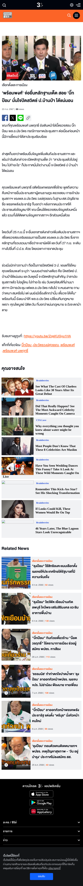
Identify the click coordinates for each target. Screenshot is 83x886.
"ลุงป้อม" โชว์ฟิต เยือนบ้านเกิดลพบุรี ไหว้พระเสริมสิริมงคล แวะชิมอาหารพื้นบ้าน (55, 607)
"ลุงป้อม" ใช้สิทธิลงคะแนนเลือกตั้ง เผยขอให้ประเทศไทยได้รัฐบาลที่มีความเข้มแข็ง (54, 571)
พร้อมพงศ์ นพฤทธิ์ (15, 351)
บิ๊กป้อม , (27, 345)
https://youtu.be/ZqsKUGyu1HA (47, 336)
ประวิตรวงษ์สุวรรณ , (47, 345)
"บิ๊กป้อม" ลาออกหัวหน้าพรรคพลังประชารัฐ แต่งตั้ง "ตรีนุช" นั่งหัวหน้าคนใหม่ (55, 715)
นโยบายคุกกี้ (54, 868)
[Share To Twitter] (13, 118)
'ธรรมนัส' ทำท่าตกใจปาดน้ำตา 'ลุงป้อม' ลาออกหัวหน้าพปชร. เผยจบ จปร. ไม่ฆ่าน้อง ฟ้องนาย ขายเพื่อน (55, 679)
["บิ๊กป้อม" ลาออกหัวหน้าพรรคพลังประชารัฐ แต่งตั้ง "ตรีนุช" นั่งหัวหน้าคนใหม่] (16, 717)
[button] (22, 58)
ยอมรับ (41, 876)
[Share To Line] (20, 118)
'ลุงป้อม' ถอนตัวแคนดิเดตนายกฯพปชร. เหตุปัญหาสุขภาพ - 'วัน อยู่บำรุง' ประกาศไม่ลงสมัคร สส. (55, 751)
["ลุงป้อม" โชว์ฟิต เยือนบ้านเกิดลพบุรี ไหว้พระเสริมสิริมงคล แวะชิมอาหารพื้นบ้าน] (16, 609)
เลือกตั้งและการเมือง (42, 561)
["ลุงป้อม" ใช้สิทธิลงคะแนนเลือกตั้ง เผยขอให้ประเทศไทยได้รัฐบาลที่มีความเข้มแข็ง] (16, 573)
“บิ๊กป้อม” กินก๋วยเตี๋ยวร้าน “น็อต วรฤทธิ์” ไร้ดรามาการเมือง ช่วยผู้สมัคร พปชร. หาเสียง (54, 643)
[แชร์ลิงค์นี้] (28, 118)
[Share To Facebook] (5, 118)
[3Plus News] (11, 16)
